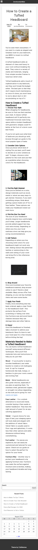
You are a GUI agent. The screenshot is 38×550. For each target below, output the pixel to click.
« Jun (18, 536)
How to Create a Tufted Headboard (15, 504)
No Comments (28, 25)
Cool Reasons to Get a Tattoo (14, 510)
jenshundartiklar (19, 26)
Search (4, 485)
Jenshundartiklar (19, 2)
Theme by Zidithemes (19, 547)
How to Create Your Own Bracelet (15, 501)
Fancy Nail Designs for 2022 (13, 507)
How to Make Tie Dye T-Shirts (14, 497)
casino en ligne (11, 395)
